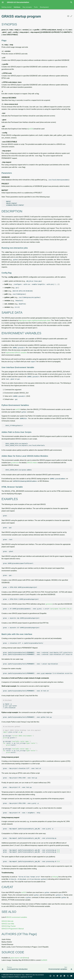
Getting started (6, 7)
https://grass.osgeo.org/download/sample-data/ (34, 320)
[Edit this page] (71, 16)
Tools (36, 7)
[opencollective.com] (50, 975)
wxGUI (30, 129)
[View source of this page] (68, 16)
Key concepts (27, 7)
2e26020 (44, 960)
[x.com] (67, 975)
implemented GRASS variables (16, 352)
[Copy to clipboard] (70, 201)
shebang (55, 877)
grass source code (16, 958)
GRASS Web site (7, 921)
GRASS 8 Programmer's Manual (13, 928)
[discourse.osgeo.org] (60, 975)
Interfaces (17, 7)
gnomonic (49, 604)
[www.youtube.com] (71, 975)
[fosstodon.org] (57, 975)
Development (44, 7)
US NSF (30, 977)
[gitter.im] (54, 975)
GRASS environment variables (16, 917)
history (26, 958)
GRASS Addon (32, 462)
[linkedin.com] (64, 975)
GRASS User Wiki (8, 924)
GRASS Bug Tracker (9, 926)
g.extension (15, 462)
